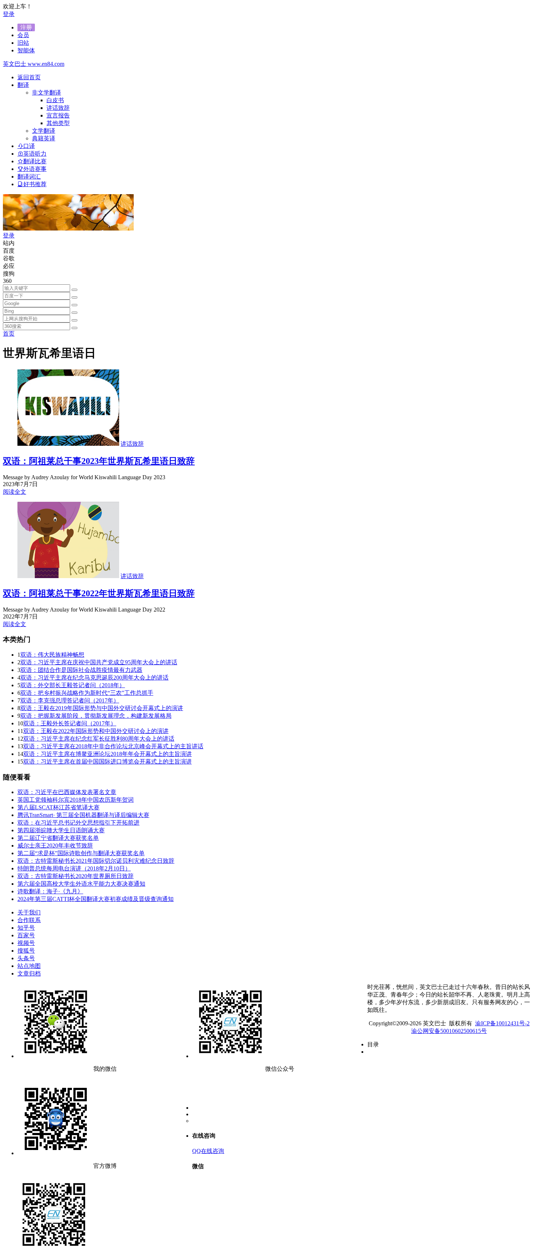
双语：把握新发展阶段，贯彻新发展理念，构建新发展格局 (95, 716)
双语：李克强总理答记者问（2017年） (69, 700)
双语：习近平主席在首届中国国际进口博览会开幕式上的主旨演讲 (107, 761)
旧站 (23, 43)
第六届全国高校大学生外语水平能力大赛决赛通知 (81, 884)
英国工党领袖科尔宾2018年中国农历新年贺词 (75, 800)
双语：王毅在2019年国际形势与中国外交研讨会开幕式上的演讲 (101, 708)
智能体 (26, 50)
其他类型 (58, 123)
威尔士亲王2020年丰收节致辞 (55, 845)
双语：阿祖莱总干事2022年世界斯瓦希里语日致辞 (99, 593)
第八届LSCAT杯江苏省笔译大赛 (58, 807)
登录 (9, 14)
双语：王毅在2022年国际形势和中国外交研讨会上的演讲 (96, 731)
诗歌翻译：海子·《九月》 (50, 891)
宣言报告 (58, 115)
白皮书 (55, 100)
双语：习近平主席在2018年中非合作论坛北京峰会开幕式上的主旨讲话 (113, 746)
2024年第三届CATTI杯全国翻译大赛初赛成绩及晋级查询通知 (95, 899)
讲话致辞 (58, 108)
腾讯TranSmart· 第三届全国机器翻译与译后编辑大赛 (83, 815)
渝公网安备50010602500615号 (449, 1031)
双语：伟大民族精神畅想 (52, 655)
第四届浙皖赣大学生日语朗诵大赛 (61, 830)
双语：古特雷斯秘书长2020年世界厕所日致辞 (75, 876)
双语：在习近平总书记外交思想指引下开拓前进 (78, 823)
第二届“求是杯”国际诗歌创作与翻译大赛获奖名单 (81, 853)
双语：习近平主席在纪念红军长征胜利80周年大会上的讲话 (98, 739)
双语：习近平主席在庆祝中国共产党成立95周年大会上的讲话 (98, 662)
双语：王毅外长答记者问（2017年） (69, 723)
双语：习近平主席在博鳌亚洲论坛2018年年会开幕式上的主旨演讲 (107, 754)
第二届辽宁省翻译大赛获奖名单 (58, 838)
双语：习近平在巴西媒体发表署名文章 (66, 792)
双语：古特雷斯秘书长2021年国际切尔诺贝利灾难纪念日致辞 (95, 861)
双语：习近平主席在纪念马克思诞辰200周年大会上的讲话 (94, 677)
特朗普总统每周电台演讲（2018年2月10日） (74, 868)
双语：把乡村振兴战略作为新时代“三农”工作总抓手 (86, 693)
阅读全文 (14, 492)
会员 (23, 35)
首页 (9, 333)
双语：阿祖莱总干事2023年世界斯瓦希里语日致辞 (99, 461)
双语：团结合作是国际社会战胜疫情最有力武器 (81, 670)
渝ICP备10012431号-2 (502, 1023)
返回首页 (29, 77)
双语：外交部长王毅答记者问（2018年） (72, 685)
